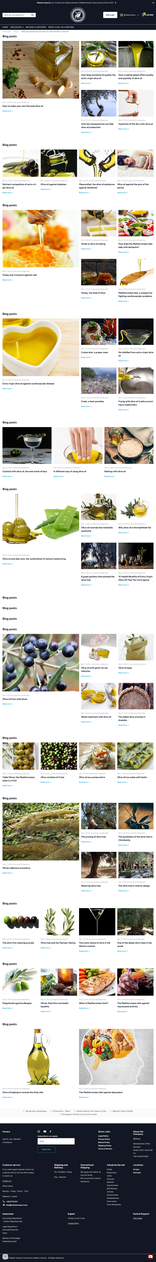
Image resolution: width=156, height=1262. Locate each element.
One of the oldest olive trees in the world (135, 932)
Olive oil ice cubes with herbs (135, 764)
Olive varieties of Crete (59, 764)
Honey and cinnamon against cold (40, 247)
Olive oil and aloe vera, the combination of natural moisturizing (40, 531)
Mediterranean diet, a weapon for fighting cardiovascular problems (136, 282)
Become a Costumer (36, 27)
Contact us (6, 1181)
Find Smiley (137, 1218)
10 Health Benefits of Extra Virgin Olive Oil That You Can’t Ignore (136, 566)
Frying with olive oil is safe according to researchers (136, 390)
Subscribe (46, 1149)
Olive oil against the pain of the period (135, 173)
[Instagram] (39, 1131)
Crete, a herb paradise (98, 389)
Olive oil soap (136, 656)
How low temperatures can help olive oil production (98, 113)
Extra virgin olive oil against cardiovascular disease (40, 355)
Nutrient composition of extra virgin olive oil (20, 173)
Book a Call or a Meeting (61, 27)
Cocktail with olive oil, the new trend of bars (27, 454)
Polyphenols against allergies (20, 991)
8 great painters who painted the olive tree (98, 566)
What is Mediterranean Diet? (97, 991)
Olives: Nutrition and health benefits (59, 992)
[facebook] (50, 1131)
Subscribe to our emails (48, 1136)
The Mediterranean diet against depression (116, 1065)
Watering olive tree (98, 874)
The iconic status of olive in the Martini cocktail (97, 932)
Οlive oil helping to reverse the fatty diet (39, 1065)
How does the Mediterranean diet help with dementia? (136, 233)
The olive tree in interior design (136, 874)
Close (153, 2)
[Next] (109, 3)
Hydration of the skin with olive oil (136, 112)
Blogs (16, 31)
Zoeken (32, 15)
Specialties (15, 27)
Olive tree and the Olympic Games (59, 930)
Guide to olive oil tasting (98, 232)
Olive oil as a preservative (97, 764)
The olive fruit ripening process (20, 930)
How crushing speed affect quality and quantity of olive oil (136, 64)
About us (136, 1138)
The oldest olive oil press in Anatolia (136, 706)
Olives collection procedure (40, 840)
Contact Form (73, 1223)
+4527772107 (12, 1202)
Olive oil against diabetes (59, 172)
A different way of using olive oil (78, 454)
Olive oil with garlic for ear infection (98, 657)
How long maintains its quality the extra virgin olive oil (98, 64)
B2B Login (110, 15)
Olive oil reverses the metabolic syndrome (98, 517)
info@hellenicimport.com (17, 1205)
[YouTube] (45, 1131)
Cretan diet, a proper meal (98, 340)
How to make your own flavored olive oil (40, 78)
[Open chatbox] (150, 1256)
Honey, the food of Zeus (98, 281)
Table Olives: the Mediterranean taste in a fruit (20, 766)
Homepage (6, 31)
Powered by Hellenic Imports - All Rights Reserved (43, 1258)
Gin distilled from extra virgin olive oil (136, 341)
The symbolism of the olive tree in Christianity (136, 826)
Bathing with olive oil (129, 454)
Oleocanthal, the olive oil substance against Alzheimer (97, 173)
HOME (5, 27)
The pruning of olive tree (98, 825)
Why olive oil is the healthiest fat (136, 515)
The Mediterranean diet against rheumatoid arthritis (135, 992)
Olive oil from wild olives (40, 671)
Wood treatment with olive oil (98, 705)
